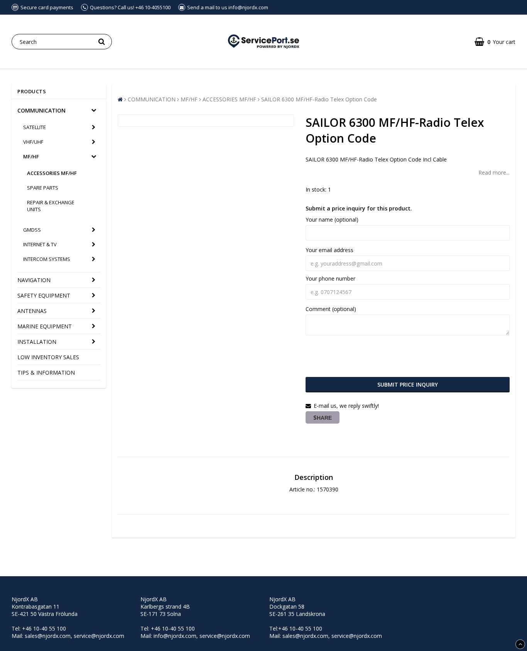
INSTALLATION (36, 341)
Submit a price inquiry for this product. (359, 208)
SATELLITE (34, 127)
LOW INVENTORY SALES (48, 357)
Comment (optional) (331, 309)
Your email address (329, 250)
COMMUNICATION (41, 110)
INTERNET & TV (40, 244)
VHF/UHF (33, 141)
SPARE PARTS (42, 187)
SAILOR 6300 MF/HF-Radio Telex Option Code (319, 99)
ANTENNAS (32, 311)
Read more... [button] (494, 172)
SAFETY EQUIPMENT (43, 295)
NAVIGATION (34, 280)
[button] (495, 42)
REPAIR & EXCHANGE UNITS (50, 206)
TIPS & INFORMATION (46, 372)
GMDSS (32, 229)
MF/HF (31, 156)
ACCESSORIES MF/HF (52, 173)
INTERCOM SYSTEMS (46, 259)
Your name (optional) (332, 219)
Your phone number (330, 278)
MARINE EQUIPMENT (44, 326)
